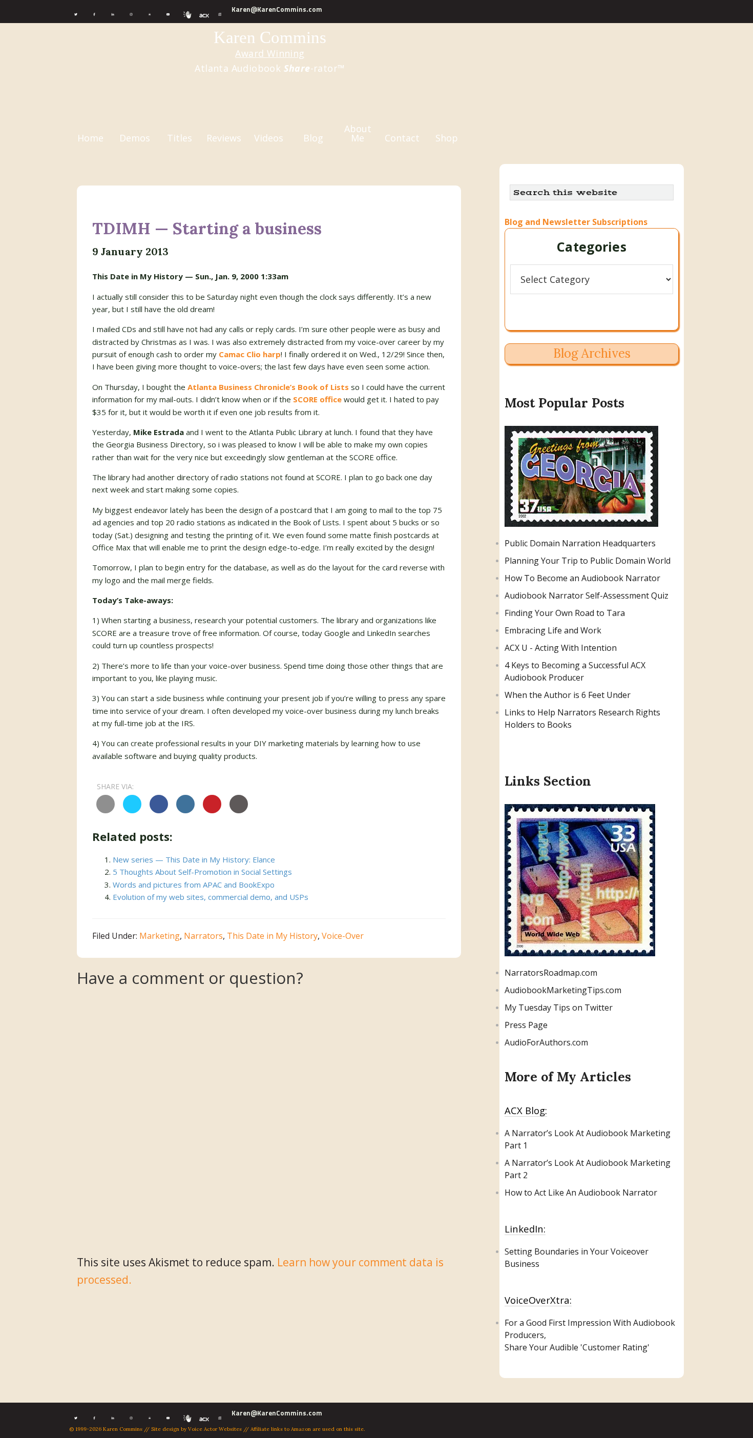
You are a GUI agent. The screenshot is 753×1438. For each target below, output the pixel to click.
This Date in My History (272, 935)
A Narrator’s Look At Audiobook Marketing (588, 1133)
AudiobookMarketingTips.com (563, 990)
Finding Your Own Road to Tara (565, 613)
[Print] (238, 810)
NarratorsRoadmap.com (551, 972)
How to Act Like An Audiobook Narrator (581, 1192)
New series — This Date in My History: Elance (194, 859)
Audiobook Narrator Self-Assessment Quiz (586, 595)
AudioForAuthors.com (546, 1042)
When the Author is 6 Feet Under (568, 695)
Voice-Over (343, 935)
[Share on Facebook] (159, 810)
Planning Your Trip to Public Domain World (588, 560)
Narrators (203, 935)
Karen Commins (270, 37)
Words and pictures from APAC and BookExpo (194, 884)
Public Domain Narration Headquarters (580, 543)
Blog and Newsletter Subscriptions (576, 222)
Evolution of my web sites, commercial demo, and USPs (210, 897)
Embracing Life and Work (553, 630)
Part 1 (516, 1145)
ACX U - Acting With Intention (561, 647)
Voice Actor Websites (215, 1429)
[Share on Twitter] (132, 810)
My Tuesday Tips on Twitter (559, 1007)
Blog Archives (592, 353)
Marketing (159, 935)
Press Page (526, 1025)
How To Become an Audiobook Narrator (582, 578)
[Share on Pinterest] (212, 810)
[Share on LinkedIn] (185, 810)
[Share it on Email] (105, 810)
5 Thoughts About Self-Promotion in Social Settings (202, 872)
